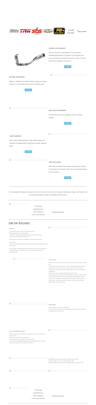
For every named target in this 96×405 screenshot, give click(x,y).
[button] (10, 31)
